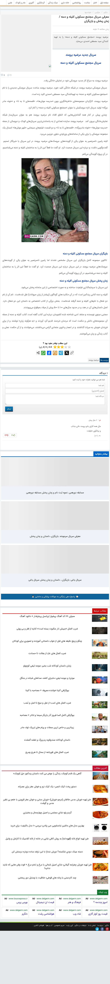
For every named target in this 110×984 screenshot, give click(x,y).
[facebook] (102, 929)
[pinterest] (107, 929)
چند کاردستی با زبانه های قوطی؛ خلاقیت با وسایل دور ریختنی (47, 878)
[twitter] (97, 929)
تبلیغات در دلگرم (80, 925)
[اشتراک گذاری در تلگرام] (61, 353)
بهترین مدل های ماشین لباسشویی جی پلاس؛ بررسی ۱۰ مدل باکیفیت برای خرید (47, 825)
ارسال (9, 408)
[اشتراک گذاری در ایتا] (55, 353)
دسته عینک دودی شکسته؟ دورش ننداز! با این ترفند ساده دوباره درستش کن (47, 851)
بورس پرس (22, 902)
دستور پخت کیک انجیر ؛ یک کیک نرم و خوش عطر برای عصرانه (47, 786)
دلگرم (25, 914)
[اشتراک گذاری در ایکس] (67, 353)
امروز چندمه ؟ (100, 902)
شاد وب (77, 914)
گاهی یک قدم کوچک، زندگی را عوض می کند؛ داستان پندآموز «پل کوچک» (47, 773)
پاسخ (96, 435)
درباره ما (100, 925)
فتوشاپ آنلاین (39, 925)
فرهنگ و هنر (74, 902)
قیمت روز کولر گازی (97, 914)
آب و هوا (49, 925)
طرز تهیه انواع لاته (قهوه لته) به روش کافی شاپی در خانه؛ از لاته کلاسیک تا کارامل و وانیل (47, 838)
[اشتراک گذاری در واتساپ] (43, 353)
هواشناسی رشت (46, 914)
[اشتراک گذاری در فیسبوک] (49, 353)
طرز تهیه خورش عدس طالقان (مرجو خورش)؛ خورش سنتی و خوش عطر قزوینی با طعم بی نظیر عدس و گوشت (47, 801)
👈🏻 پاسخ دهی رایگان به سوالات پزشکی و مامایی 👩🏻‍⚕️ (55, 596)
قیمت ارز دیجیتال (45, 902)
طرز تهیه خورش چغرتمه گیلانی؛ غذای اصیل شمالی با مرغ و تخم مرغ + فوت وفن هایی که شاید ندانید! (47, 866)
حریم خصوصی (59, 925)
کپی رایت (69, 925)
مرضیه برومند (73, 55)
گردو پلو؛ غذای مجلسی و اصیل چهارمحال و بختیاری (47, 812)
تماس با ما (92, 925)
